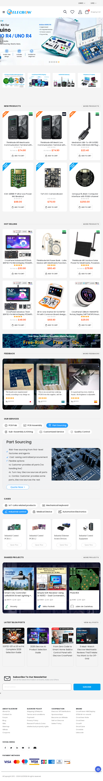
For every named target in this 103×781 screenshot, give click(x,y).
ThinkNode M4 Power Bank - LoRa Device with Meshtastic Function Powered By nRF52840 (52, 261)
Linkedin (17, 747)
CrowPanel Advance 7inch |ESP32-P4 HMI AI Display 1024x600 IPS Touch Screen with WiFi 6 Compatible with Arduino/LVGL (18, 313)
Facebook (5, 747)
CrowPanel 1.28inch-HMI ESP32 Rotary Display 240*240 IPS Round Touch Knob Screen (85, 313)
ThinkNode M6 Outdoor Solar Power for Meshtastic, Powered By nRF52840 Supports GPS (85, 261)
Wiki (4, 723)
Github (5, 729)
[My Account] (80, 12)
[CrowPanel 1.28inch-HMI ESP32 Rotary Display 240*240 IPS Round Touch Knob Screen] (85, 296)
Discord (34, 747)
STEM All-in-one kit (83, 714)
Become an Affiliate (60, 717)
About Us (6, 711)
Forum (5, 717)
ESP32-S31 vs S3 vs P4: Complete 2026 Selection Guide (13, 649)
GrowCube (80, 726)
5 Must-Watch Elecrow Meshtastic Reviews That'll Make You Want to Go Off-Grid (87, 652)
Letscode (80, 732)
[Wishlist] (72, 12)
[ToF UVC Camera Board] (51, 178)
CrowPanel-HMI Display (85, 711)
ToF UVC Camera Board (51, 194)
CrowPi (79, 723)
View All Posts (91, 622)
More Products (91, 106)
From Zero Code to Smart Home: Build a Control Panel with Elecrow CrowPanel (62, 651)
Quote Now (14, 545)
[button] (49, 61)
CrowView (80, 720)
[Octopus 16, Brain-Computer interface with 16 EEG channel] (85, 178)
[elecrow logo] (19, 12)
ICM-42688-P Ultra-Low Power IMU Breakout (18, 195)
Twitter (11, 747)
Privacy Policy (32, 720)
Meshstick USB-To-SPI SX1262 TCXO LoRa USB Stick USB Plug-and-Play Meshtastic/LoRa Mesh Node (85, 143)
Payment (30, 717)
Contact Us (7, 714)
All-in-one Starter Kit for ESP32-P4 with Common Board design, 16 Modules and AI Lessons (51, 313)
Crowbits (79, 729)
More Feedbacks (91, 353)
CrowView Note (82, 717)
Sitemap (6, 726)
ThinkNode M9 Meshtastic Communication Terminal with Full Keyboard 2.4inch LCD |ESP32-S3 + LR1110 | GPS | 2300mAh (18, 143)
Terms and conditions (36, 714)
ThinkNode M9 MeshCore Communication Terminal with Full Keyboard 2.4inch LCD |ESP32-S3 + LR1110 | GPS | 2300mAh (51, 143)
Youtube (22, 747)
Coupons (6, 732)
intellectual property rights (38, 726)
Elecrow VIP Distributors (61, 711)
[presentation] (100, 129)
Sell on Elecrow (58, 720)
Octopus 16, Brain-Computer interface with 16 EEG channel (85, 195)
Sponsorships (57, 714)
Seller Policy (56, 723)
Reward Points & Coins (36, 723)
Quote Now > (17, 487)
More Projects (91, 557)
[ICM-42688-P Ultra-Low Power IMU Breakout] (18, 178)
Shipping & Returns (34, 711)
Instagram (28, 747)
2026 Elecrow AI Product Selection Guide (38, 649)
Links (80, 3)
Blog (4, 720)
